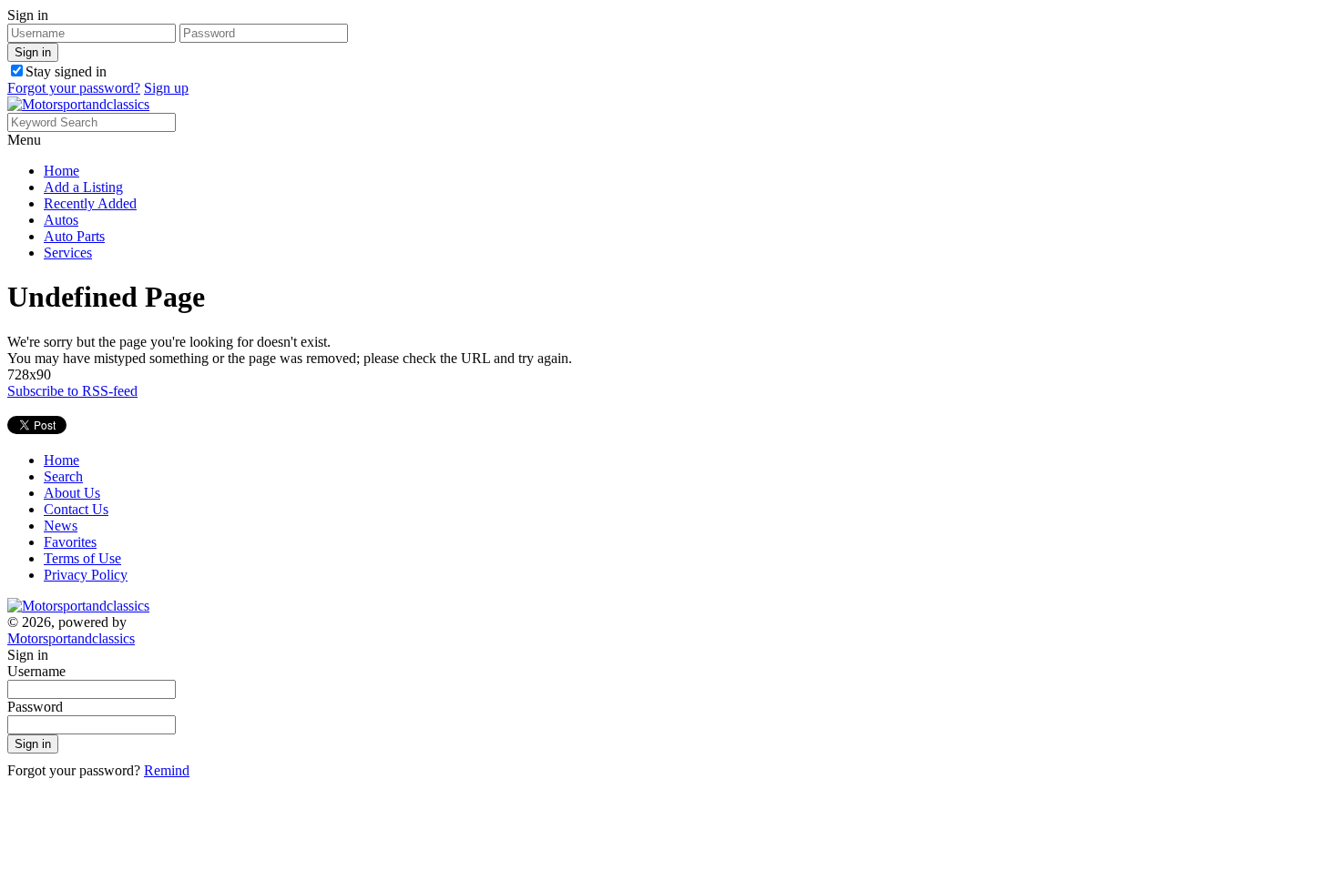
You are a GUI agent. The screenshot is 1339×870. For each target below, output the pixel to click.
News (60, 525)
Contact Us (76, 509)
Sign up (166, 88)
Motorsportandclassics (71, 638)
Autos (61, 220)
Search (63, 476)
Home (61, 170)
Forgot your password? (73, 88)
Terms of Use (82, 558)
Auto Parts (74, 236)
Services (68, 252)
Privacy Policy (86, 574)
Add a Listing (83, 187)
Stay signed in (66, 71)
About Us (72, 493)
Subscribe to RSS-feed (72, 391)
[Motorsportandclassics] (78, 104)
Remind (166, 770)
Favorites (70, 542)
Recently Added (90, 203)
